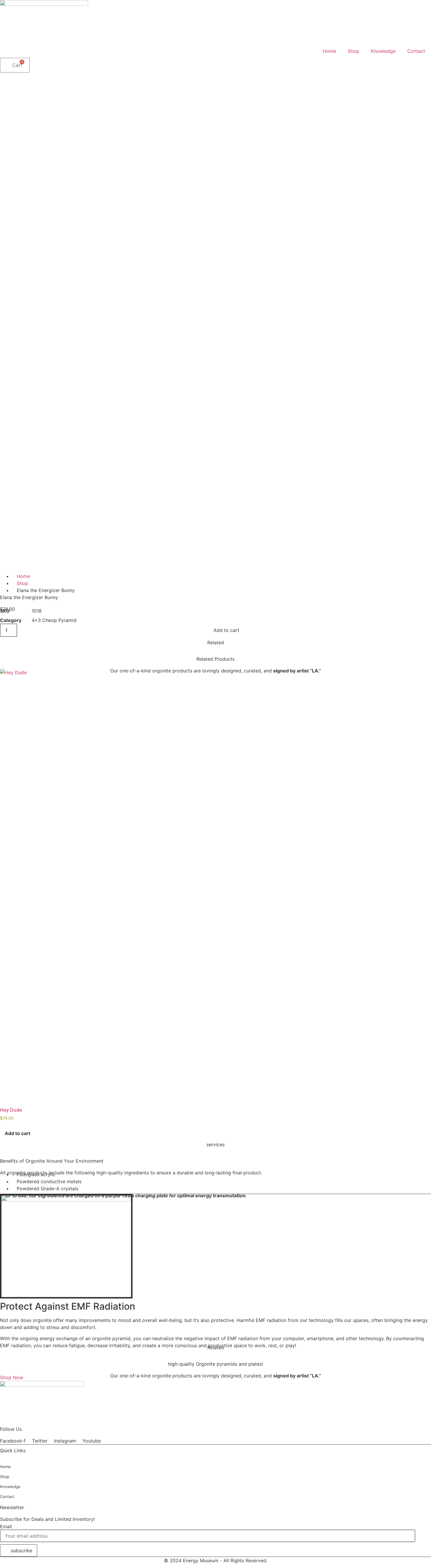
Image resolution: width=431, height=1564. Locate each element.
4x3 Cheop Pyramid (54, 620)
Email (6, 1526)
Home (329, 51)
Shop (353, 51)
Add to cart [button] (17, 1133)
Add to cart (226, 630)
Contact (416, 51)
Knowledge (383, 51)
